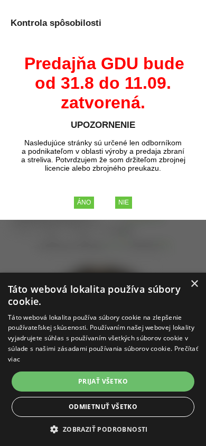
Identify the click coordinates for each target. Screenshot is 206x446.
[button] (102, 429)
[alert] (103, 359)
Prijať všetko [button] (103, 381)
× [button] (194, 284)
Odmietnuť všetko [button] (103, 406)
